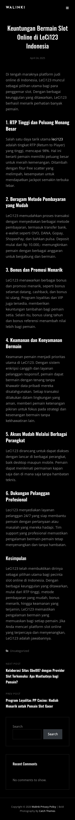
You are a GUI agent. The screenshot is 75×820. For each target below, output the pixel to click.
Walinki (15, 7)
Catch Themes (47, 811)
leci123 (57, 139)
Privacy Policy (48, 806)
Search (18, 726)
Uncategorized (19, 651)
